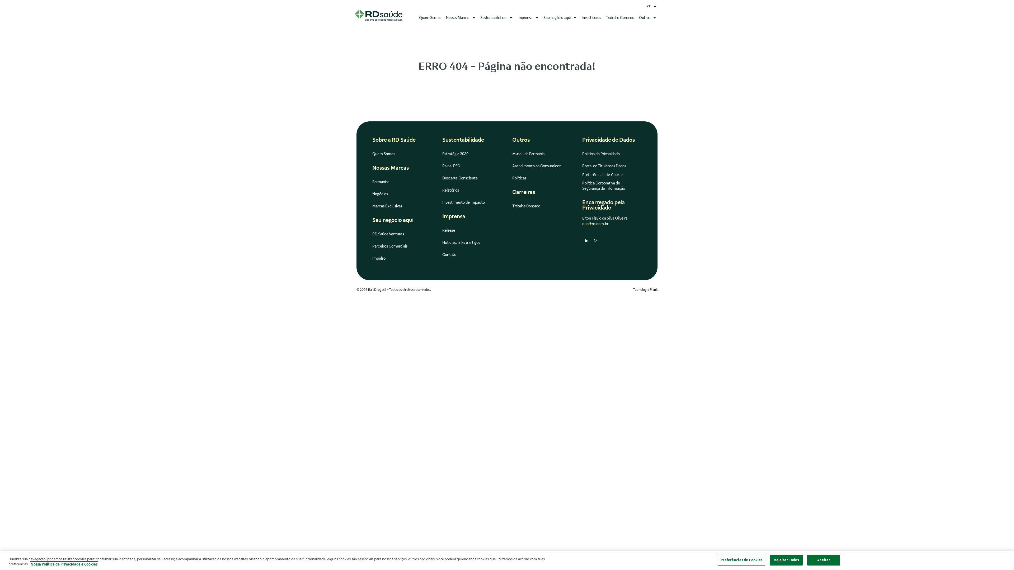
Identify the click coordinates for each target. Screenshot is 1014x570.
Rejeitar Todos (786, 560)
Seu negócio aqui (557, 18)
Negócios (380, 194)
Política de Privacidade (601, 154)
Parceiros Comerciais (389, 246)
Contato (449, 255)
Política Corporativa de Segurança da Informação (603, 186)
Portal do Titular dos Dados (604, 166)
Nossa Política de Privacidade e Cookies (64, 564)
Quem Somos (430, 18)
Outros (644, 18)
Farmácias (380, 182)
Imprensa (525, 18)
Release (448, 230)
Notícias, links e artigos (461, 242)
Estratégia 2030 (455, 154)
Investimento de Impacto (463, 202)
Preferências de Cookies (741, 560)
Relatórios (450, 190)
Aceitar (823, 560)
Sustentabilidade (493, 18)
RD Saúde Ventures (388, 234)
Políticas (519, 178)
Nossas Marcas (457, 18)
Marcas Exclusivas (387, 206)
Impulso (379, 258)
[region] (507, 560)
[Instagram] (595, 240)
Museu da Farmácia (528, 154)
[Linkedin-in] (586, 240)
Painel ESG (451, 166)
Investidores (591, 18)
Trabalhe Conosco (620, 18)
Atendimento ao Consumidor (536, 166)
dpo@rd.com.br (595, 224)
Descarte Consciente (460, 178)
